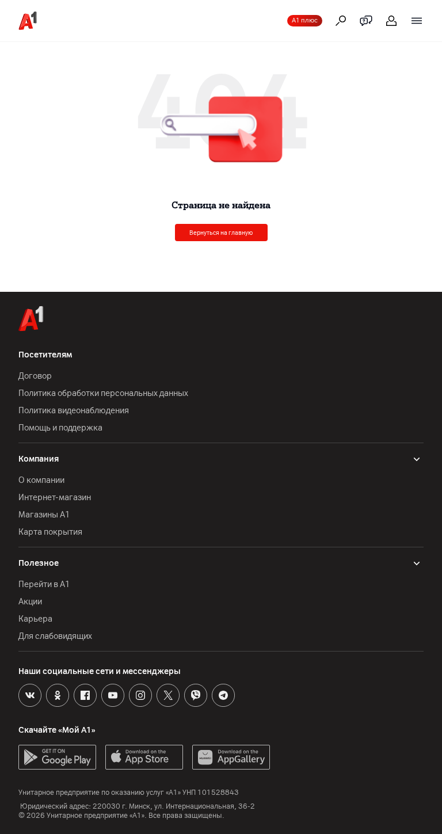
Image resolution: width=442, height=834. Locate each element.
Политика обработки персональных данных (103, 393)
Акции (30, 602)
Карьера (35, 619)
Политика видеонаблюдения (73, 411)
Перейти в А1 (44, 584)
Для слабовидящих (55, 636)
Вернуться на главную (221, 233)
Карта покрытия (50, 532)
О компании (41, 480)
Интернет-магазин (54, 497)
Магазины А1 (44, 515)
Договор (35, 376)
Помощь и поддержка (60, 428)
